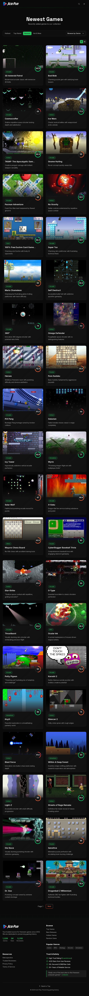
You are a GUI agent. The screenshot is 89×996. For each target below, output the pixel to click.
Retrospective (8, 958)
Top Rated (17, 33)
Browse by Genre (74, 33)
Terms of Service (9, 967)
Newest (27, 33)
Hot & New (37, 33)
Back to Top (45, 986)
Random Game (51, 938)
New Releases (51, 932)
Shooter (70, 948)
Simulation (79, 948)
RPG (55, 948)
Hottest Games (51, 935)
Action (49, 948)
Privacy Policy (8, 964)
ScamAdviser (66, 958)
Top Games (50, 929)
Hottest (7, 33)
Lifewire (65, 975)
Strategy (62, 948)
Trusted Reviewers (9, 961)
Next (49, 906)
